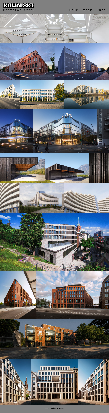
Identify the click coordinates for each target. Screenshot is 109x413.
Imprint (54, 406)
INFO (101, 10)
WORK (87, 10)
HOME (73, 10)
